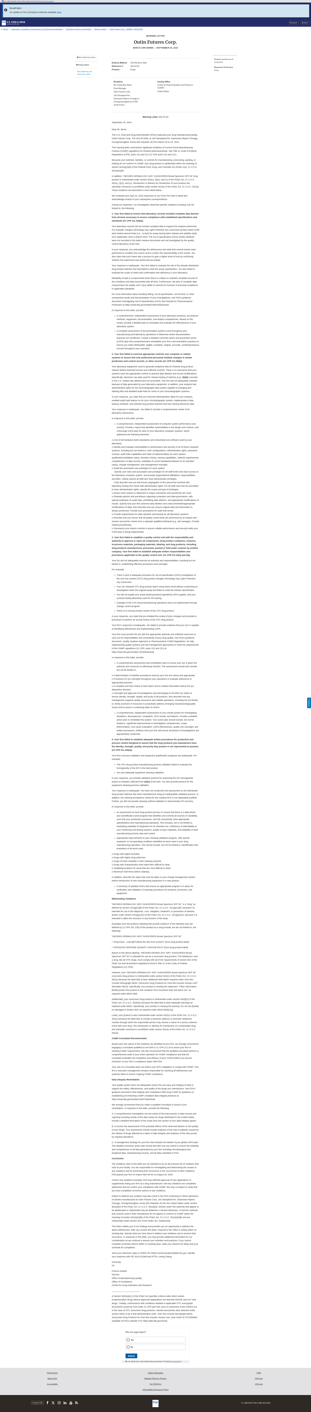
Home (5, 29)
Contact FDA (37, 1403)
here (59, 12)
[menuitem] (225, 61)
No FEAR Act (155, 1384)
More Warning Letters (86, 57)
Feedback (309, 703)
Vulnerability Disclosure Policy (155, 1390)
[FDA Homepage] (13, 23)
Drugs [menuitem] (216, 70)
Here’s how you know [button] (46, 1)
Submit (131, 1355)
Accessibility (52, 1384)
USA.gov (259, 1384)
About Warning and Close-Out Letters (84, 72)
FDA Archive (52, 1373)
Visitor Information (155, 1373)
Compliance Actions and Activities (78, 29)
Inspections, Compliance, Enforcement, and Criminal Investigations (37, 29)
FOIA (259, 1373)
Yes (132, 1339)
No (132, 1347)
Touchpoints (176, 1361)
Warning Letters (100, 29)
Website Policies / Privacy (155, 1379)
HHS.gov (259, 1379)
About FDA (52, 1379)
